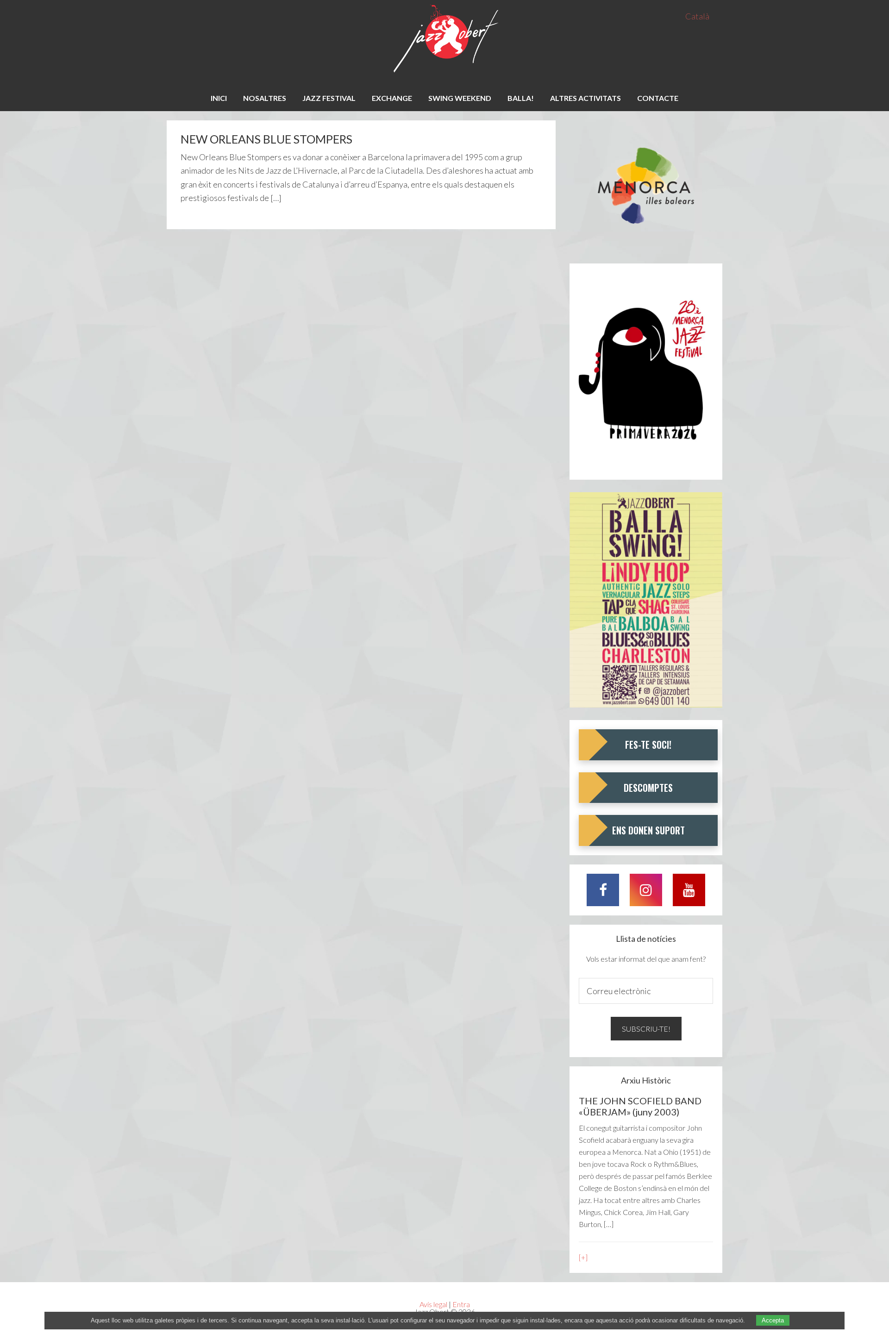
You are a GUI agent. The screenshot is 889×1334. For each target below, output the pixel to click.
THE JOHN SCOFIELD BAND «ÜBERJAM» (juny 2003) (640, 1106)
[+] (583, 1257)
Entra (461, 1304)
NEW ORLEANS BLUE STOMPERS (266, 139)
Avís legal (433, 1304)
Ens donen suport (648, 830)
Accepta (773, 1320)
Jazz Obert (444, 39)
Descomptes (648, 788)
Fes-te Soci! (648, 745)
